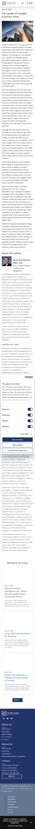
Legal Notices (11, 799)
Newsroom (6, 732)
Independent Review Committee (13, 756)
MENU (31, 3)
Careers (6, 739)
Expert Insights (7, 734)
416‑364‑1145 (11, 770)
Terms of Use (11, 796)
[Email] (12, 718)
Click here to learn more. (15, 826)
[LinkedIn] (4, 718)
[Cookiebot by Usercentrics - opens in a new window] (25, 377)
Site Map (10, 812)
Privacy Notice (12, 801)
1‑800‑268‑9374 (13, 773)
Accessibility (11, 804)
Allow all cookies (17, 439)
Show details (25, 434)
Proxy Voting (6, 749)
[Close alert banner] (31, 822)
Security (10, 809)
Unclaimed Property (13, 807)
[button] (22, 3)
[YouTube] (8, 718)
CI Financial (7, 737)
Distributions (6, 754)
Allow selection (17, 445)
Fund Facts (5, 751)
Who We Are (6, 729)
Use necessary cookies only (17, 450)
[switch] (30, 414)
